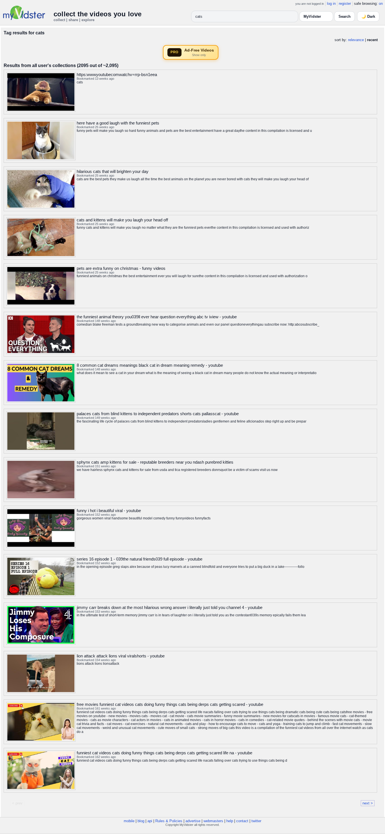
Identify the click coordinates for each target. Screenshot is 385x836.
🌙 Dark (368, 16)
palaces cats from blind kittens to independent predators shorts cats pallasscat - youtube (158, 413)
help (229, 821)
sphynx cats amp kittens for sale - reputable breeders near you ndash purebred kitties (155, 462)
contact (242, 821)
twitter (256, 821)
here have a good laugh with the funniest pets (118, 123)
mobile (129, 821)
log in (331, 3)
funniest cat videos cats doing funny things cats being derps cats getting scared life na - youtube (164, 752)
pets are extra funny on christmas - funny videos (121, 268)
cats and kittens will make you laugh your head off (122, 219)
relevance (356, 40)
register (345, 3)
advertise (192, 821)
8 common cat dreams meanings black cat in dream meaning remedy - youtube (150, 365)
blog (141, 821)
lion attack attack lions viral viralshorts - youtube (121, 655)
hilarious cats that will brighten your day (113, 171)
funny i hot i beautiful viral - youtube (109, 510)
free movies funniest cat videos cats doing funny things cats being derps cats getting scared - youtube (170, 704)
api (149, 821)
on (381, 3)
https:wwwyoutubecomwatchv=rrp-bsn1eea (117, 74)
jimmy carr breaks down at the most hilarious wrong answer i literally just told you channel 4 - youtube (169, 607)
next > (367, 803)
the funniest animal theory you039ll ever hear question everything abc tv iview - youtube (157, 316)
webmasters (213, 821)
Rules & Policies (168, 821)
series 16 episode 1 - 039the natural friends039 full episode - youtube (139, 559)
